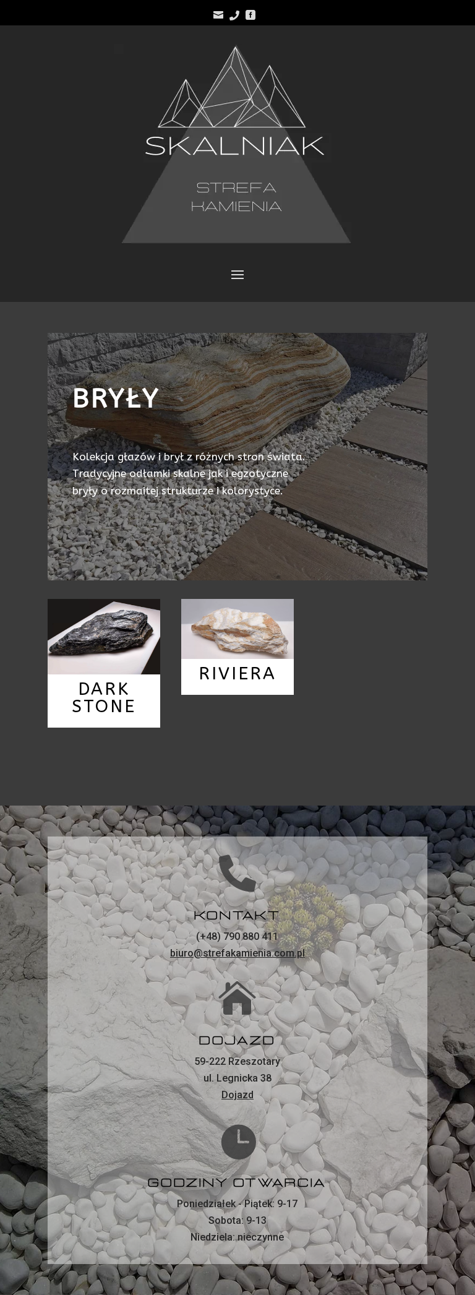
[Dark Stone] (104, 636)
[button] (448, 17)
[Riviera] (237, 629)
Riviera (237, 673)
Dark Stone (104, 697)
